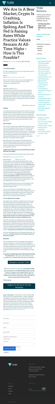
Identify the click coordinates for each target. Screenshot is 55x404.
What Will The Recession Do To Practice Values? (43, 83)
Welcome (10, 386)
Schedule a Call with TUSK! (19, 262)
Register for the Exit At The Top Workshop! (19, 286)
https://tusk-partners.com (18, 309)
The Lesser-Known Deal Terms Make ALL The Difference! (44, 73)
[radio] (44, 46)
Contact (10, 391)
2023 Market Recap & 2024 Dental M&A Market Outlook (44, 63)
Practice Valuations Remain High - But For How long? (44, 104)
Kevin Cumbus (12, 61)
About (10, 388)
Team (9, 393)
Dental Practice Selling (45, 125)
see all (38, 135)
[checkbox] (44, 48)
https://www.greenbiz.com (16, 156)
